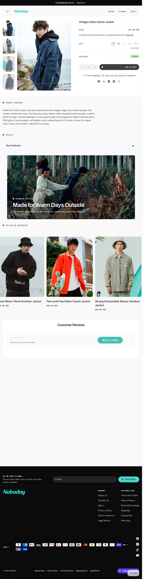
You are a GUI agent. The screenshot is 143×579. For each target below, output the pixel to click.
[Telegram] (109, 81)
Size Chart (135, 48)
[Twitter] (104, 81)
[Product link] (70, 266)
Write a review (110, 339)
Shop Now (80, 3)
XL (130, 43)
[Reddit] (114, 81)
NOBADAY (12, 571)
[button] (7, 11)
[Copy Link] (119, 81)
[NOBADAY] (21, 11)
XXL (137, 43)
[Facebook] (98, 81)
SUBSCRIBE (130, 479)
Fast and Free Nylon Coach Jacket (68, 301)
